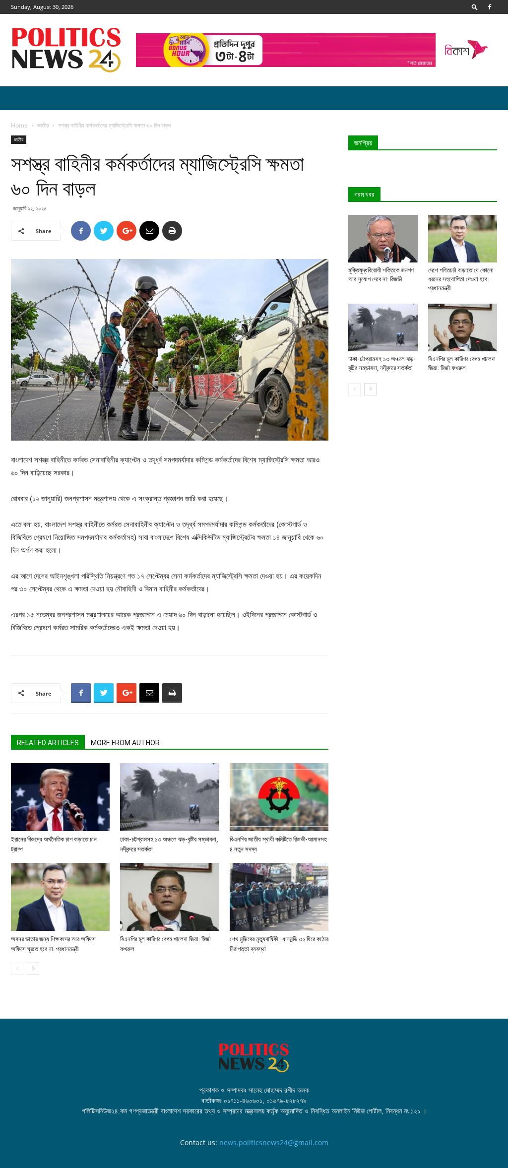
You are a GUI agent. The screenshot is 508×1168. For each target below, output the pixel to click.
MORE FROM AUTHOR (125, 743)
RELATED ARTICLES (48, 743)
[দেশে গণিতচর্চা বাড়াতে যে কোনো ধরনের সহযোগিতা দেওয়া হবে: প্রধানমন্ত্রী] (463, 238)
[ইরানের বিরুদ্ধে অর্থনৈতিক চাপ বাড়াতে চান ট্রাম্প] (60, 797)
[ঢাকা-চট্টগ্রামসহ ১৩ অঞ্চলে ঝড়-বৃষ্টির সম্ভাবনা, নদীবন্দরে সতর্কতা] (169, 797)
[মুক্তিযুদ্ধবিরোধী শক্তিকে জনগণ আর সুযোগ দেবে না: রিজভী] (383, 238)
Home (19, 125)
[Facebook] (489, 7)
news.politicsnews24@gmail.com (273, 1142)
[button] (474, 6)
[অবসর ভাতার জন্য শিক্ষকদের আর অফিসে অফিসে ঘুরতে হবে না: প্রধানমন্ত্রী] (60, 897)
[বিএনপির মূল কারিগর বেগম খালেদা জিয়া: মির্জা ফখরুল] (169, 897)
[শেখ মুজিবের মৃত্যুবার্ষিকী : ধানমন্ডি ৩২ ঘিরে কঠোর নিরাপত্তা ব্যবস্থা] (279, 897)
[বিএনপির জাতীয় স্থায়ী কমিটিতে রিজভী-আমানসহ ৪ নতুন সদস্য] (279, 797)
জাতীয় (43, 125)
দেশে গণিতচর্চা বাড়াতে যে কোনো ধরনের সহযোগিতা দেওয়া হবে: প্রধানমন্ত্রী (461, 279)
